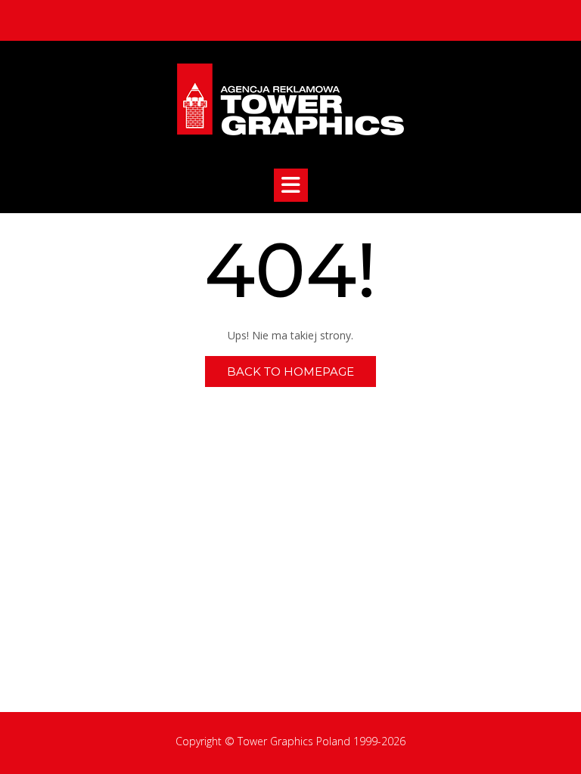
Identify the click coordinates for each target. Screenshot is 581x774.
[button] (291, 185)
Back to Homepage (290, 371)
